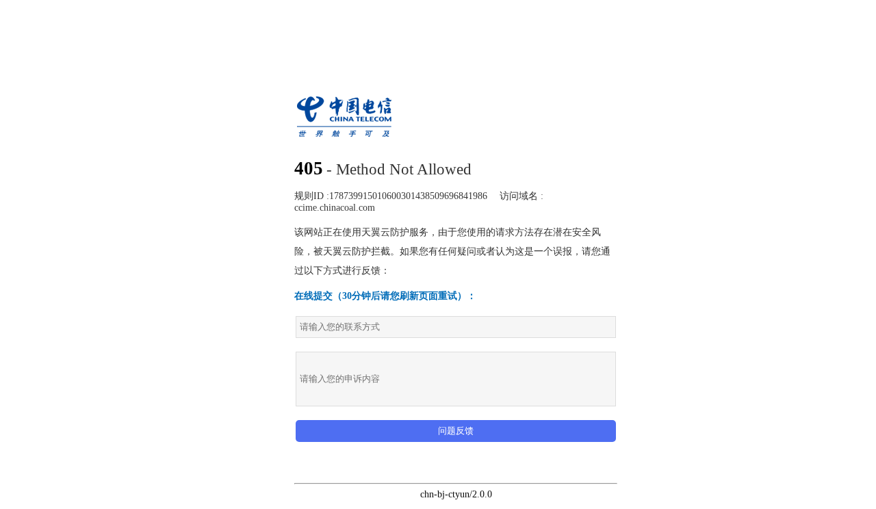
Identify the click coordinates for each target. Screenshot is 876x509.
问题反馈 (456, 431)
